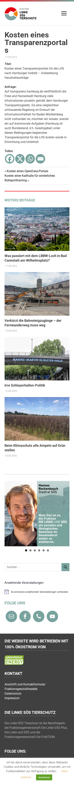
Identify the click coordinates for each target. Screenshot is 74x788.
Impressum (12, 698)
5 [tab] (44, 550)
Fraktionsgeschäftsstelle (21, 689)
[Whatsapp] (30, 159)
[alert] (37, 591)
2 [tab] (30, 550)
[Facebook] (9, 159)
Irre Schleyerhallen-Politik (25, 385)
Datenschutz (13, 693)
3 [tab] (35, 550)
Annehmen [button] (44, 777)
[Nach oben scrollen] (67, 781)
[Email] (40, 159)
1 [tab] (26, 550)
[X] (20, 159)
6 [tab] (48, 550)
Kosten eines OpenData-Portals (27, 171)
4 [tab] (39, 550)
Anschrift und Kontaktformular (25, 684)
